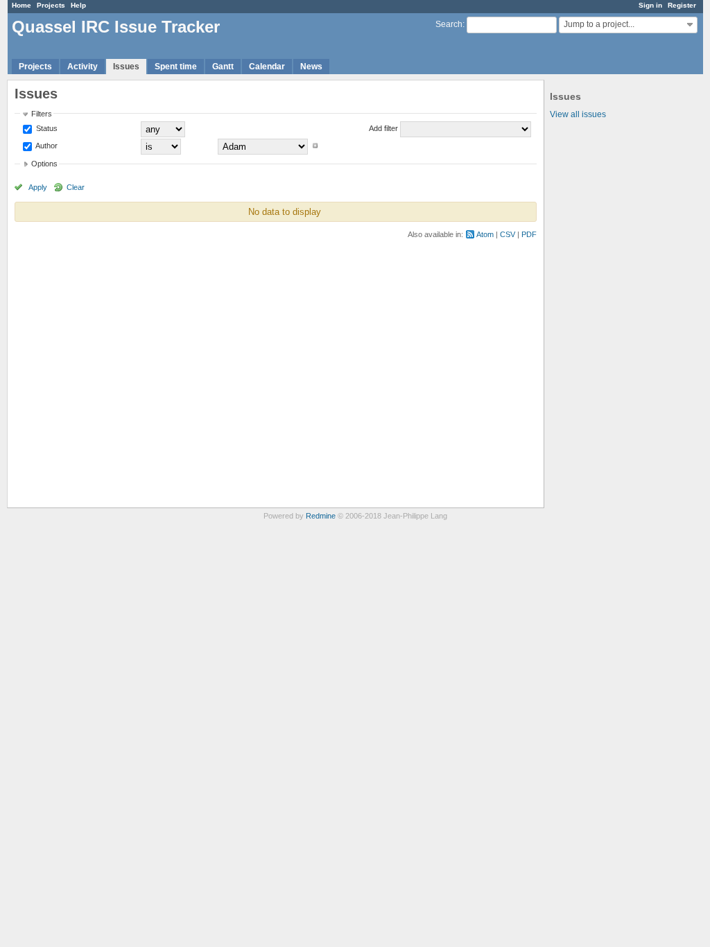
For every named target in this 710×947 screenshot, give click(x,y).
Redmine (321, 516)
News (311, 66)
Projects (51, 5)
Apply (37, 187)
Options (44, 163)
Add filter (383, 128)
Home (21, 5)
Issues (126, 66)
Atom (485, 234)
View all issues (578, 114)
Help (78, 5)
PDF (529, 234)
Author (46, 145)
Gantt (223, 66)
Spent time (176, 66)
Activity (82, 66)
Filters (41, 114)
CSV (507, 234)
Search (448, 24)
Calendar (267, 66)
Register (682, 5)
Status (46, 128)
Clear (76, 187)
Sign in (650, 5)
